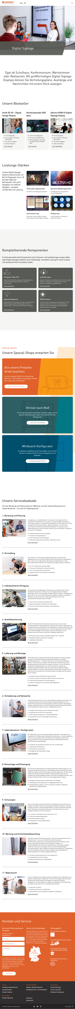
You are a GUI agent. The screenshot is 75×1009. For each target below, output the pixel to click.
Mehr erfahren (9, 286)
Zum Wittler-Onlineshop (16, 386)
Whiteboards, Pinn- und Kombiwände (36, 989)
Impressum (29, 998)
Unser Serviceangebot (41, 943)
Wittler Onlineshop (55, 987)
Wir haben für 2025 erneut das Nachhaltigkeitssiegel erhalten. (59, 949)
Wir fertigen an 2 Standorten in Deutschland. (58, 959)
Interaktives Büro (7, 989)
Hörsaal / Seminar (7, 992)
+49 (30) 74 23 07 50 (7, 933)
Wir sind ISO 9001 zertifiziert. (58, 931)
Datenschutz (29, 1000)
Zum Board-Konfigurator (37, 461)
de (72, 3)
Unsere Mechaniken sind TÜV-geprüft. (60, 939)
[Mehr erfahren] (19, 272)
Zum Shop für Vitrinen (37, 422)
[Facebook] (37, 1006)
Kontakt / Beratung (7, 998)
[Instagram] (41, 1006)
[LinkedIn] (34, 1006)
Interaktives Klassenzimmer (10, 987)
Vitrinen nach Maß (55, 989)
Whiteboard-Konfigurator (57, 992)
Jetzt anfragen (57, 146)
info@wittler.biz (6, 935)
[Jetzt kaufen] (13, 125)
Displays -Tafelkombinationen (34, 987)
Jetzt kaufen (8, 146)
